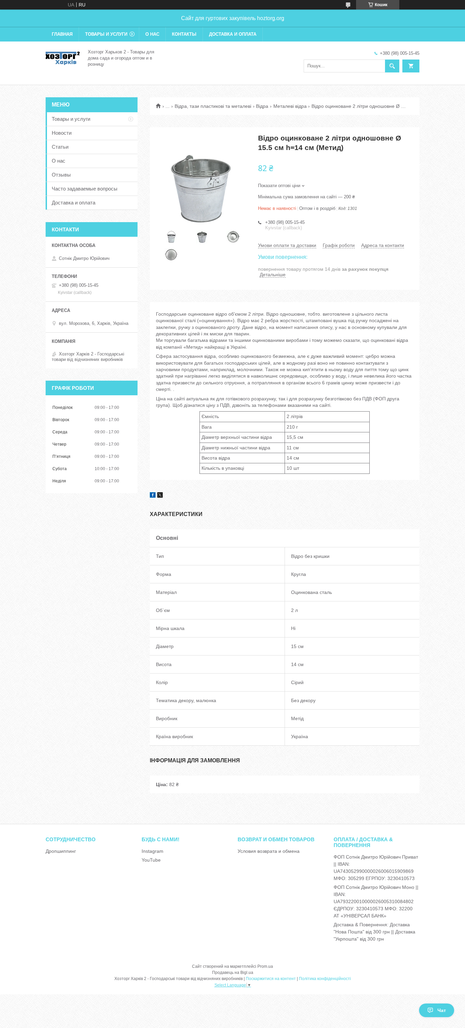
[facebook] (153, 496)
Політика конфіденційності (325, 978)
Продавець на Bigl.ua (232, 972)
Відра (262, 106)
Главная (62, 34)
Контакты (184, 34)
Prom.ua (265, 966)
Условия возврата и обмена (269, 851)
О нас (152, 34)
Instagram (152, 851)
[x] (160, 496)
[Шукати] (392, 66)
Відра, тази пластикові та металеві (213, 106)
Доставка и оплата (232, 34)
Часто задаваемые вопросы (84, 189)
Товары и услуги (106, 34)
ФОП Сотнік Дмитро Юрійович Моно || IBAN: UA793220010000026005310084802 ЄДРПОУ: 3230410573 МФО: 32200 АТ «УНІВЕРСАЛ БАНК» (376, 901)
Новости (61, 133)
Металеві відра (290, 106)
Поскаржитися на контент (271, 978)
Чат (441, 1010)
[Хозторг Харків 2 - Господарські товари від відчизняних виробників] (63, 57)
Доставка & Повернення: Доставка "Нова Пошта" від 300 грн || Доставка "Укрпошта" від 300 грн (374, 932)
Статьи (60, 147)
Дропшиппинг (61, 851)
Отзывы (61, 175)
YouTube (151, 860)
